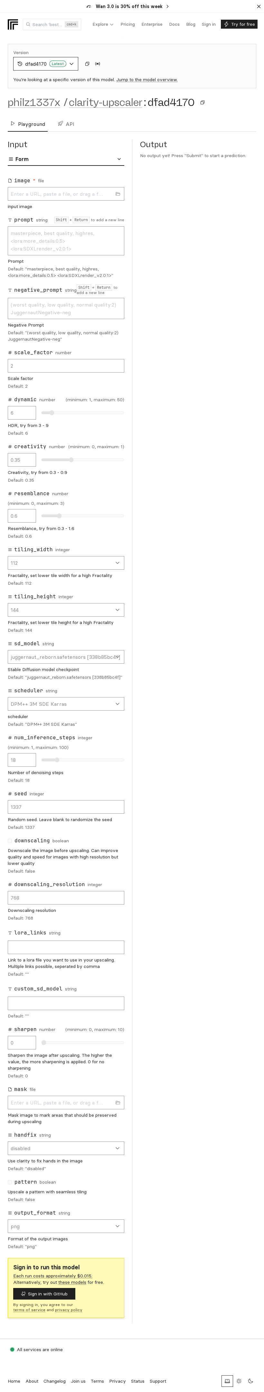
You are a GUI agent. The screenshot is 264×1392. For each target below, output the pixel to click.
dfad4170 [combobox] (44, 64)
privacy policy (68, 1309)
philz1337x (34, 102)
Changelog (54, 1381)
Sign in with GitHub (48, 1294)
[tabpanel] (66, 713)
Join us (78, 1381)
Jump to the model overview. (147, 79)
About (31, 1381)
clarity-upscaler (105, 102)
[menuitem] (103, 24)
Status (138, 1381)
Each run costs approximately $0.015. (52, 1276)
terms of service (29, 1309)
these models (72, 1282)
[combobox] (52, 24)
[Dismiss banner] (259, 6)
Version (21, 52)
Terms (97, 1381)
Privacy (117, 1381)
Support (158, 1381)
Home (14, 1381)
